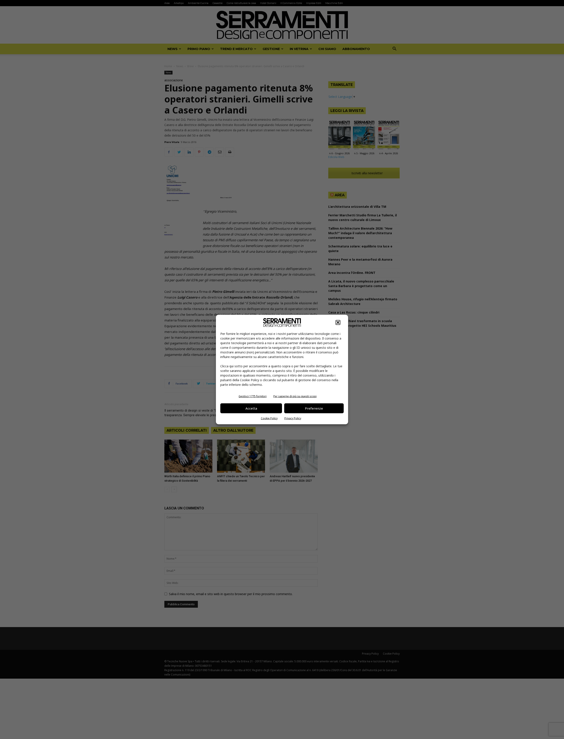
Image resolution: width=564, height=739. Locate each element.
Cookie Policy (269, 418)
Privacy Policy (292, 418)
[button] (338, 322)
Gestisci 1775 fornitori (253, 396)
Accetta (251, 408)
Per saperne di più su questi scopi (295, 396)
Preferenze (314, 408)
